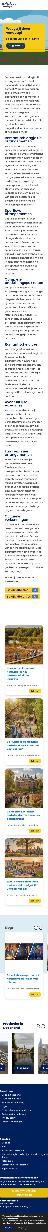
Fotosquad (7, 1161)
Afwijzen (21, 1228)
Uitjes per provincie (11, 1098)
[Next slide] (41, 928)
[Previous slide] (36, 928)
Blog (4, 1146)
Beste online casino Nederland (17, 1110)
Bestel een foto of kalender (15, 1164)
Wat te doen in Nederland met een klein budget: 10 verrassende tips (22, 885)
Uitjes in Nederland (11, 1095)
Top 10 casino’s (9, 1168)
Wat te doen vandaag (13, 1102)
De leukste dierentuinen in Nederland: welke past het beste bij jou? (23, 745)
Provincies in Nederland (13, 1150)
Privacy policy (8, 1118)
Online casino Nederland (14, 1114)
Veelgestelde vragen (12, 1121)
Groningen (23, 1068)
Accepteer (8, 1228)
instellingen (40, 1223)
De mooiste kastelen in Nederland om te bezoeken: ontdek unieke (24, 815)
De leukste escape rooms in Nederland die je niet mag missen (23, 979)
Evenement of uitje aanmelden (24, 1192)
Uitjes (4, 1106)
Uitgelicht (6, 1142)
